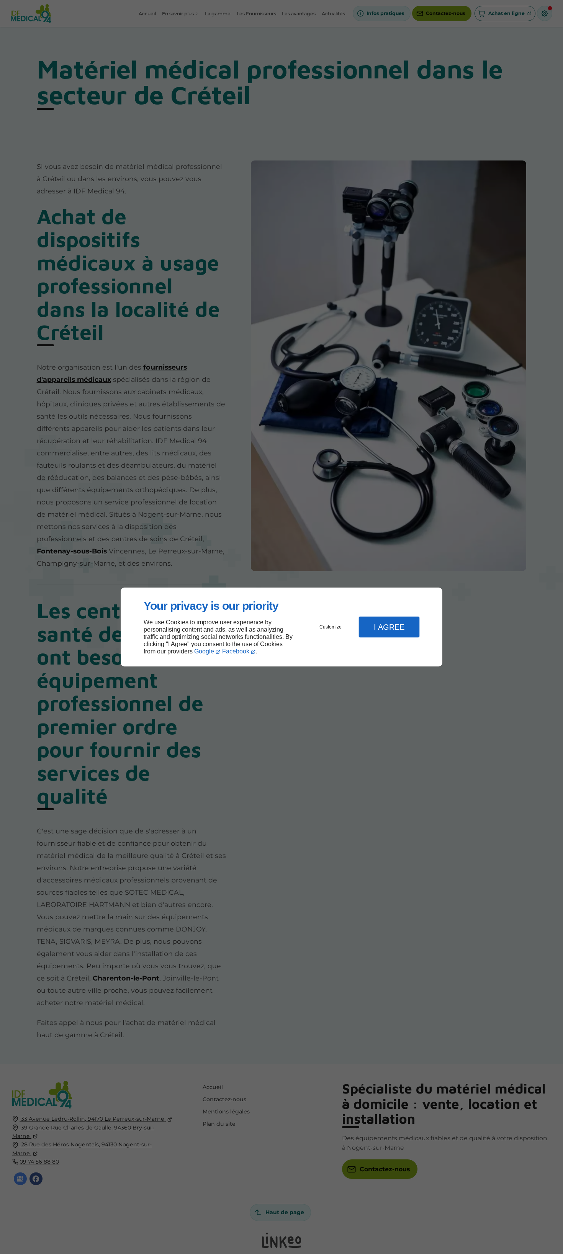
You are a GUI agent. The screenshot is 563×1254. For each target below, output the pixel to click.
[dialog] (281, 627)
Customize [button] (330, 627)
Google (204, 651)
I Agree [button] (389, 627)
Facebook (235, 651)
